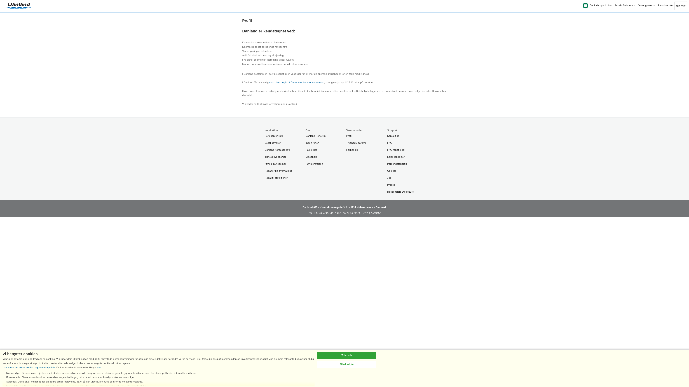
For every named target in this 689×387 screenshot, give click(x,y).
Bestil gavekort (273, 142)
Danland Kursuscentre (277, 149)
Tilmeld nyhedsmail (275, 156)
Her (99, 367)
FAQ (389, 142)
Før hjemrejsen (314, 163)
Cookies (391, 170)
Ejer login (681, 5)
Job (389, 177)
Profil (349, 135)
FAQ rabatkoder (396, 149)
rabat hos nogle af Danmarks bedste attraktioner (296, 82)
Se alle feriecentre (625, 5)
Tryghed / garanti (356, 142)
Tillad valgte (346, 364)
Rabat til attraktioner (276, 177)
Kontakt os (393, 135)
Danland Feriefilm (316, 135)
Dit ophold (311, 156)
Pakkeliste (311, 149)
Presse (391, 184)
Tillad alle (346, 355)
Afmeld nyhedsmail (275, 163)
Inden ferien (312, 142)
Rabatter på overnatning (278, 170)
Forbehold (352, 149)
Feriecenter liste (274, 135)
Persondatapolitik (397, 163)
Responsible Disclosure (400, 191)
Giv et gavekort (646, 5)
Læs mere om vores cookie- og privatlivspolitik (29, 367)
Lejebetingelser (396, 156)
